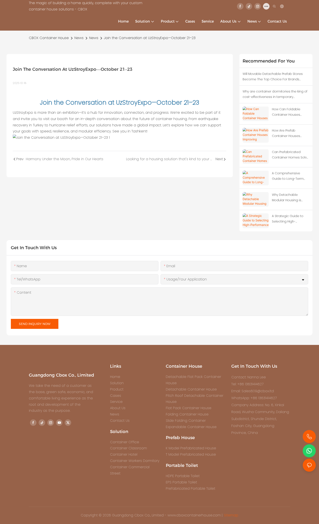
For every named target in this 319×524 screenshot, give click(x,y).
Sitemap (231, 515)
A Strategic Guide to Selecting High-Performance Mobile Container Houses (287, 219)
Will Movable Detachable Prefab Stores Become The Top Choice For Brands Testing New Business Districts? (273, 77)
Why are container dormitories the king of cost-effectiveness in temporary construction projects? (275, 94)
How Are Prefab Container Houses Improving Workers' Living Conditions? (286, 133)
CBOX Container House (49, 37)
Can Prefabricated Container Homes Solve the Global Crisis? (290, 155)
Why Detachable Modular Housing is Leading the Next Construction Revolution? (286, 198)
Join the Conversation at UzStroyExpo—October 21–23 (150, 37)
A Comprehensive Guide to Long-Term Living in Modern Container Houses (288, 176)
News (79, 37)
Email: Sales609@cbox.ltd (252, 391)
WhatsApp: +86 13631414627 (254, 397)
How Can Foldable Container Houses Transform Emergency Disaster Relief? (289, 112)
